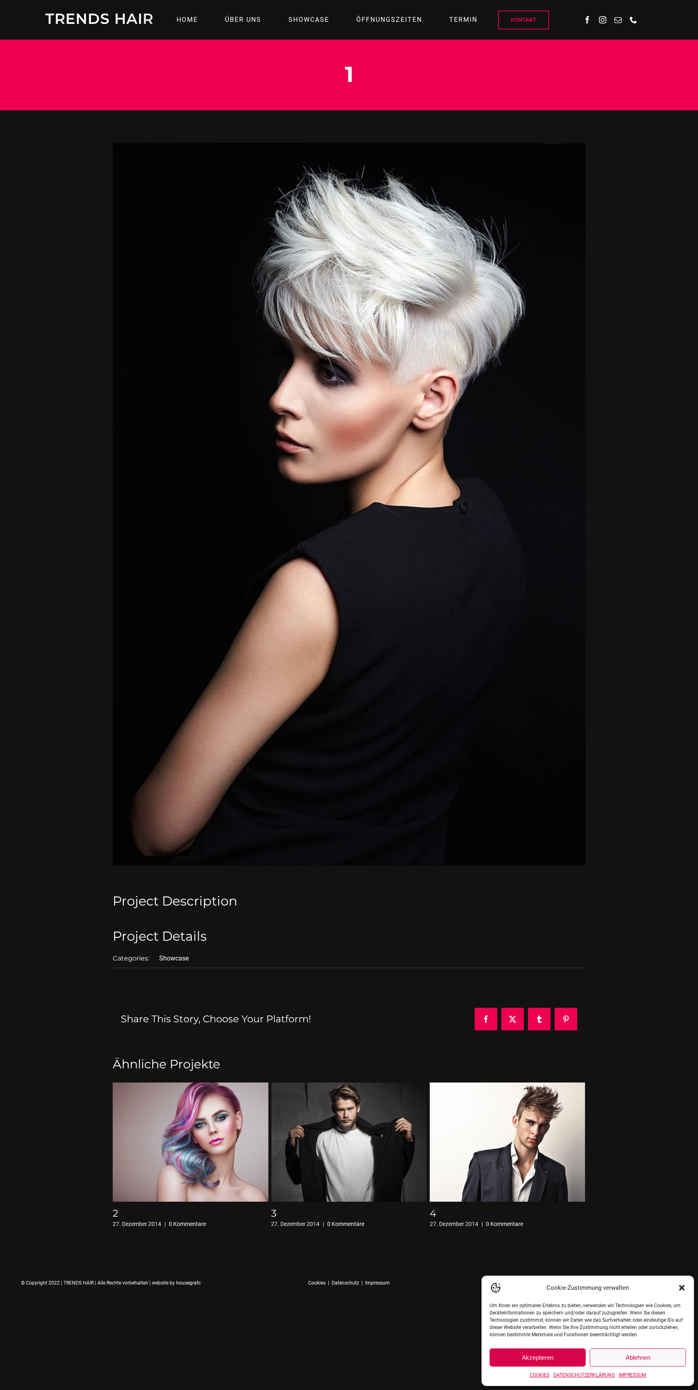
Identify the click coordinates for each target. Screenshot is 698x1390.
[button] (682, 1288)
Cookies (317, 1283)
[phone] (633, 19)
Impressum (377, 1283)
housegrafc (188, 1283)
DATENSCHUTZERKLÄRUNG (584, 1375)
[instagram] (602, 19)
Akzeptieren (537, 1357)
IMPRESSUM (632, 1375)
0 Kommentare (187, 1224)
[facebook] (587, 19)
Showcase (174, 958)
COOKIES (539, 1375)
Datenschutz (345, 1283)
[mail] (618, 19)
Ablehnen (638, 1357)
